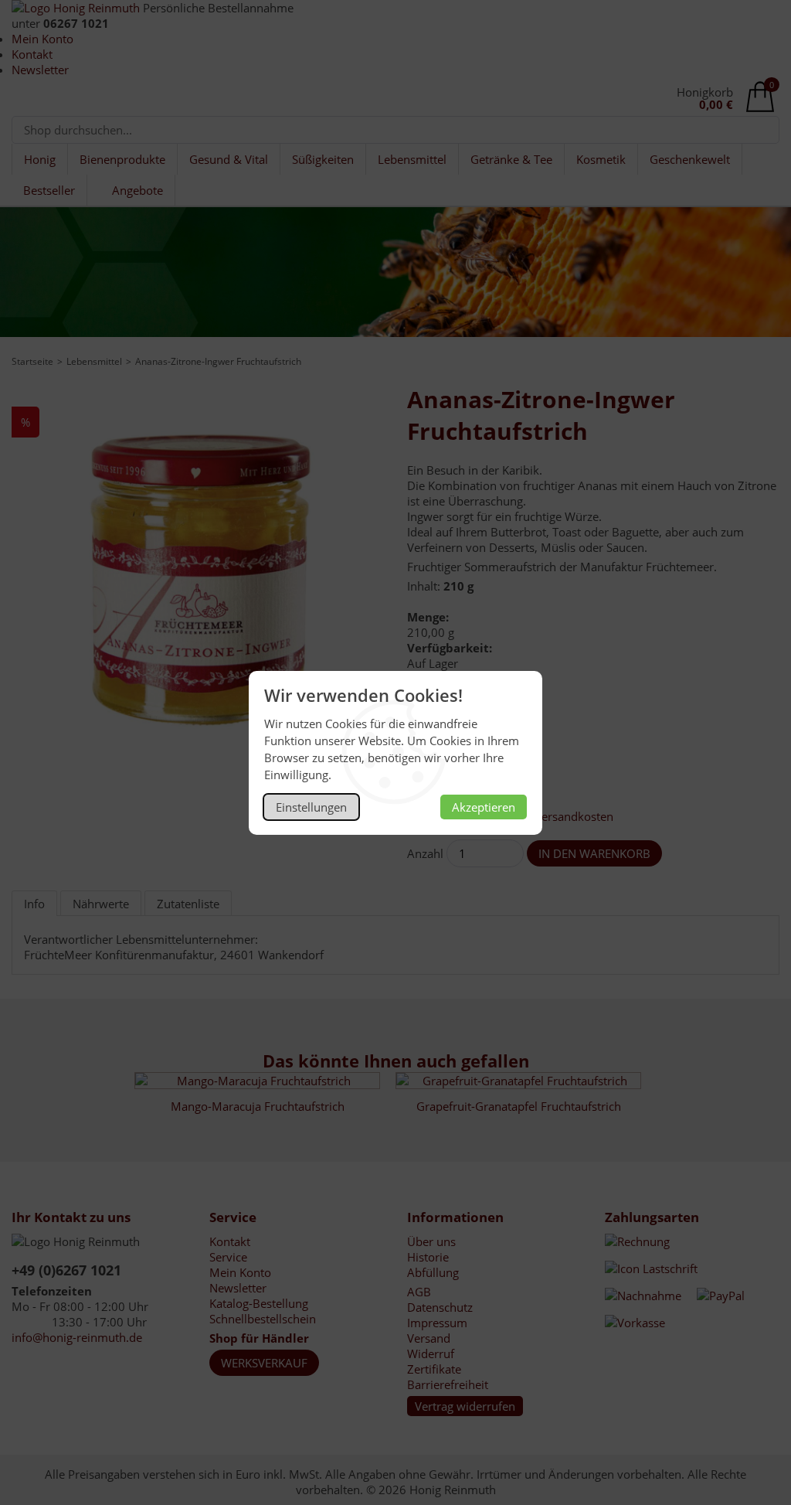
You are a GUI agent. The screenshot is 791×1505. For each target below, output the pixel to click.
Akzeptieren (483, 807)
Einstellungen (311, 807)
